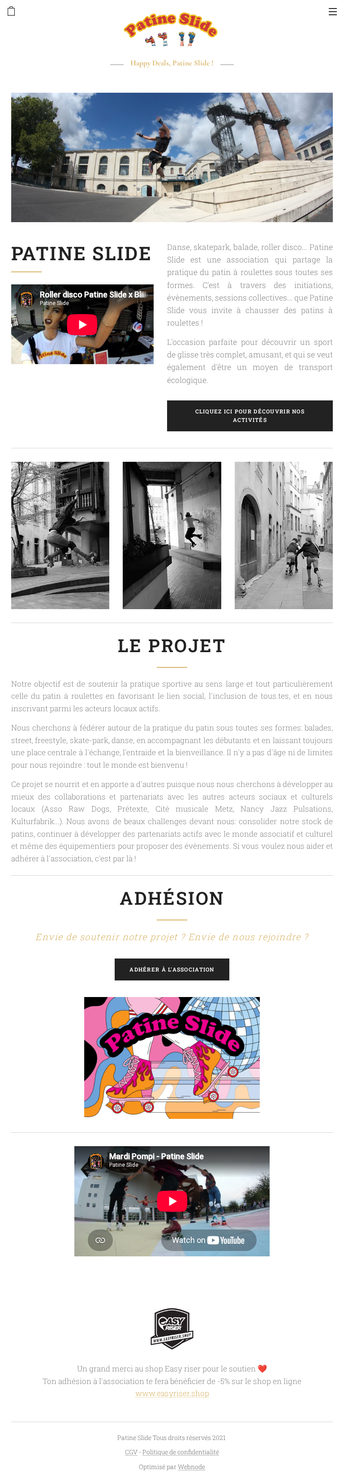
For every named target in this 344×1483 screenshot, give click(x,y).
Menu (333, 11)
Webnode (191, 1466)
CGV (131, 1452)
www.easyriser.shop (172, 1393)
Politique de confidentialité (180, 1452)
